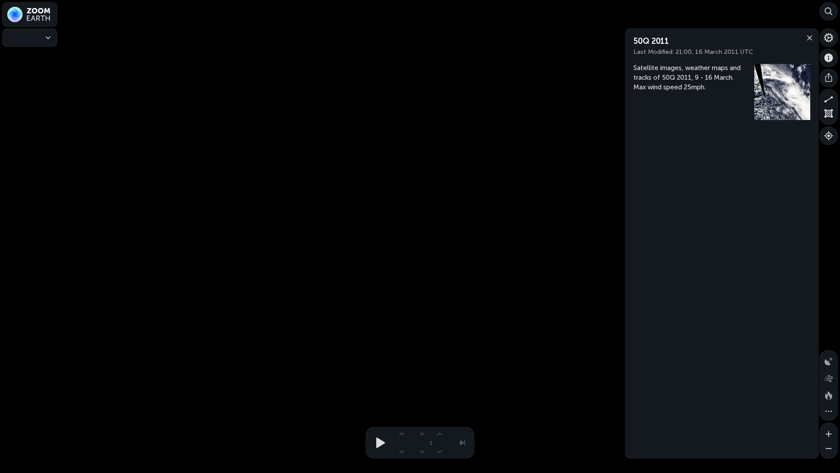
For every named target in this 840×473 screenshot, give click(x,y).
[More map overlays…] (828, 411)
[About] (828, 58)
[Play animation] (378, 442)
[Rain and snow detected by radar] (828, 359)
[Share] (828, 78)
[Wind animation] (828, 376)
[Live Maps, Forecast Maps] (30, 37)
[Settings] (828, 37)
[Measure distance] (828, 98)
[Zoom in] (828, 432)
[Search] (828, 11)
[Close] (807, 37)
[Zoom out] (828, 449)
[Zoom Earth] (30, 14)
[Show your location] (828, 136)
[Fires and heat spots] (828, 394)
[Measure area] (828, 115)
